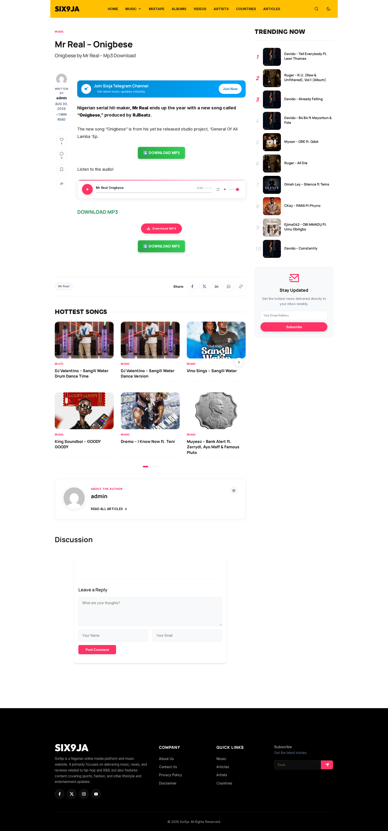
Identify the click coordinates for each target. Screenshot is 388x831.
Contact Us (168, 767)
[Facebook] (192, 287)
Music (59, 31)
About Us (166, 759)
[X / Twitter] (204, 287)
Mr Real (63, 286)
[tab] (145, 466)
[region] (150, 394)
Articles (222, 767)
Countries (224, 783)
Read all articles (107, 509)
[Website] (234, 490)
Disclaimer (167, 783)
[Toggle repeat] (218, 189)
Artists (221, 775)
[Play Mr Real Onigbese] (87, 189)
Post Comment (97, 650)
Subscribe (294, 327)
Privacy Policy (170, 775)
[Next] (238, 362)
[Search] (316, 9)
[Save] (61, 169)
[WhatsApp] (229, 287)
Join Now (230, 89)
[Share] (61, 183)
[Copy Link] (241, 287)
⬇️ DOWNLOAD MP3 (161, 152)
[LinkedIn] (216, 287)
